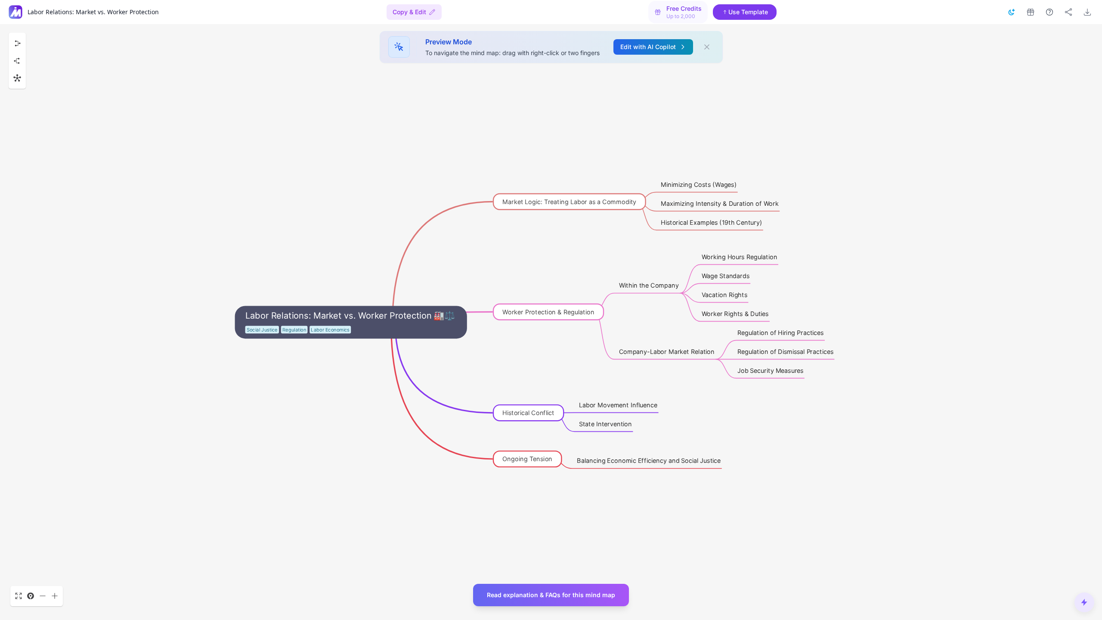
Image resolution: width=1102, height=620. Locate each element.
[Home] (15, 12)
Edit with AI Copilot (648, 46)
